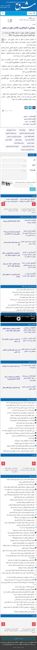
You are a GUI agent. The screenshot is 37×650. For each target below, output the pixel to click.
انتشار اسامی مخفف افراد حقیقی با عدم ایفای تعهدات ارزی (19, 523)
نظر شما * (32, 170)
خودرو (34, 196)
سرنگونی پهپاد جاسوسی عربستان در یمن (24, 594)
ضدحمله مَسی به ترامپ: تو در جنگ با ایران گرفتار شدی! (20, 405)
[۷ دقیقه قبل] (28, 332)
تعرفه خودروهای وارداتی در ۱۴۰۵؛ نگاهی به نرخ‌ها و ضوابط (27, 211)
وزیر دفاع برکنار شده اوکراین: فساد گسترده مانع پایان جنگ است (18, 431)
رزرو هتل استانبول (11, 133)
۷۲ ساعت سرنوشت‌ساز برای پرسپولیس (24, 443)
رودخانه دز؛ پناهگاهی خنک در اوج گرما (24, 441)
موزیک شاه (22, 130)
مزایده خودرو (30, 143)
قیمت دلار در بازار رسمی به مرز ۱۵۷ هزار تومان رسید (21, 305)
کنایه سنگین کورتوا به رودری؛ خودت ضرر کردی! (22, 553)
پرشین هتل (18, 140)
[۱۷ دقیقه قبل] (28, 235)
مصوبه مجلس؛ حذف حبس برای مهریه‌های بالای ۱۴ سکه (11, 265)
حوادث (34, 455)
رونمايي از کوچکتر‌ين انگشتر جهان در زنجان (18, 27)
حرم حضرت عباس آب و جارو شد (11, 366)
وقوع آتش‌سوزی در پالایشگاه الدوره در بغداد (23, 589)
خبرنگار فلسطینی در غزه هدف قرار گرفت (24, 497)
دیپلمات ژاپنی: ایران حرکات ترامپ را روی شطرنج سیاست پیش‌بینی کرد (21, 557)
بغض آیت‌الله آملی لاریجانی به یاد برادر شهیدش (22, 540)
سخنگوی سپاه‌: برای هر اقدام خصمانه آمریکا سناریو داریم (20, 570)
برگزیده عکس (32, 362)
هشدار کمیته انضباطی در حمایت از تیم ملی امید (22, 507)
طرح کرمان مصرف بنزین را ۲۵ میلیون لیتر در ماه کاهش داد (12, 233)
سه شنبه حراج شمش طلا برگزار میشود (24, 597)
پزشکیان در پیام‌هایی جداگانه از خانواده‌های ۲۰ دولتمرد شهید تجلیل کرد (20, 608)
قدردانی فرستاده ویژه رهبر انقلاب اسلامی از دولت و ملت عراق (18, 551)
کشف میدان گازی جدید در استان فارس (24, 600)
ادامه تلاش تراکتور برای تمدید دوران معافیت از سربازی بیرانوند (18, 545)
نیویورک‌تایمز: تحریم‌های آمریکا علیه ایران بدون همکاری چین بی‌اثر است (18, 583)
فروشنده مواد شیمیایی (12, 146)
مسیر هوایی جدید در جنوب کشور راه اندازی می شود (21, 565)
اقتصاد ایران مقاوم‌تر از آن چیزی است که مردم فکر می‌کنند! (19, 580)
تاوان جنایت (31, 438)
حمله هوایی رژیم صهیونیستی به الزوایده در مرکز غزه (21, 560)
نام (34, 160)
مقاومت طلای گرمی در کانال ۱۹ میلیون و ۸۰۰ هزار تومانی (20, 307)
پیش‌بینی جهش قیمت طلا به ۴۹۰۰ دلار (24, 295)
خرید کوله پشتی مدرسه (27, 150)
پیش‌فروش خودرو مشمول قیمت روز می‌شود (11, 210)
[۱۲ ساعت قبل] (27, 622)
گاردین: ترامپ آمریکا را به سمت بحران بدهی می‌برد (21, 535)
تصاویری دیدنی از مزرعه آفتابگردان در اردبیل (23, 436)
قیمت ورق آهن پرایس (28, 146)
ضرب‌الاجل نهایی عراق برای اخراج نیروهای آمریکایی (21, 505)
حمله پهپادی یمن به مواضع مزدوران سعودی (23, 543)
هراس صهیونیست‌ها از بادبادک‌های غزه (24, 520)
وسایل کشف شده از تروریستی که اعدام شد (23, 410)
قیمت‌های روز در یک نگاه (29, 286)
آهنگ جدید (8, 140)
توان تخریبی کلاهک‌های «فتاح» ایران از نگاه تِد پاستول (20, 446)
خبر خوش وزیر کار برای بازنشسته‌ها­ (25, 423)
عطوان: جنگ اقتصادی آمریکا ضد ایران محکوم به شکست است (18, 592)
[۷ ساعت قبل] (28, 278)
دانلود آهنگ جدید (29, 136)
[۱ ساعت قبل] (28, 380)
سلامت (34, 616)
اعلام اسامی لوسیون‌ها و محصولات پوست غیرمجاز (11, 630)
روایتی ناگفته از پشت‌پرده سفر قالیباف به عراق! (22, 415)
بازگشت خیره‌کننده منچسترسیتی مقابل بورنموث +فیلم (20, 492)
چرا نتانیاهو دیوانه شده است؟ (26, 528)
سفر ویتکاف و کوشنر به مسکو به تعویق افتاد (23, 538)
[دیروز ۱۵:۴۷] (28, 353)
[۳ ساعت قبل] (28, 245)
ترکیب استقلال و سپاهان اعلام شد (25, 502)
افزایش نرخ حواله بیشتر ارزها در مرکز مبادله (23, 292)
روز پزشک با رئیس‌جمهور (28, 548)
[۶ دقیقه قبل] (28, 224)
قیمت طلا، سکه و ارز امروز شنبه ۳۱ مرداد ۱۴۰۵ (22, 300)
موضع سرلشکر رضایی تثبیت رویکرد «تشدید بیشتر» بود (20, 515)
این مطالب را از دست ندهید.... (27, 217)
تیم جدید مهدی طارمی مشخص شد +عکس (11, 351)
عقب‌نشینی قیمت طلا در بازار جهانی (25, 310)
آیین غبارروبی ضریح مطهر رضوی (11, 387)
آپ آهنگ (31, 130)
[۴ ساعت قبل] (27, 462)
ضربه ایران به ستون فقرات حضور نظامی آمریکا (22, 448)
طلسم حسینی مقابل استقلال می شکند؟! (24, 612)
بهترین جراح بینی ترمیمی (14, 136)
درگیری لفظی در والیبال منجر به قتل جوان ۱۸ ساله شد (20, 413)
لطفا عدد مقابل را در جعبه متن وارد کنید (25, 182)
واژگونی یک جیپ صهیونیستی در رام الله (24, 518)
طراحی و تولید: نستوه (18, 647)
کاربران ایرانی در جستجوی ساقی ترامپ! (11, 275)
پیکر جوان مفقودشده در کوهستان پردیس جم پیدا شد (27, 469)
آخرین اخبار (32, 476)
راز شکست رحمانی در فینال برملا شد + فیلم (11, 340)
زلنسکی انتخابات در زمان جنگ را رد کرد (24, 587)
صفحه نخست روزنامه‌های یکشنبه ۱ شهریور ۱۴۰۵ (22, 420)
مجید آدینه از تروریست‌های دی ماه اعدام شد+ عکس (21, 408)
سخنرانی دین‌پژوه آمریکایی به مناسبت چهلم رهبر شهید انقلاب (18, 451)
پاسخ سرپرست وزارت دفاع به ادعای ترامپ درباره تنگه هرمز (19, 602)
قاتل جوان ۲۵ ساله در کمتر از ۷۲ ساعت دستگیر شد (21, 428)
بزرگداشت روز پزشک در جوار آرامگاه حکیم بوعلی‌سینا (12, 378)
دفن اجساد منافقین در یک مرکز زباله (25, 426)
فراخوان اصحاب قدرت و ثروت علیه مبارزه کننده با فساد (20, 479)
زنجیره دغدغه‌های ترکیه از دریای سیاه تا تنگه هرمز (21, 512)
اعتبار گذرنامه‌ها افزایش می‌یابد (11, 221)
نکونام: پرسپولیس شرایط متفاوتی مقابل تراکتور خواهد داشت (11, 329)
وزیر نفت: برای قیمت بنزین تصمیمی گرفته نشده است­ (20, 577)
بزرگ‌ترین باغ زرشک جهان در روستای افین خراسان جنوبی (19, 433)
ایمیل (33, 165)
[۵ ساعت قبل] (28, 256)
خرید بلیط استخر (19, 143)
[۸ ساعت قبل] (28, 342)
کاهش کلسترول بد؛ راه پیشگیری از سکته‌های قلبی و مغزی (27, 630)
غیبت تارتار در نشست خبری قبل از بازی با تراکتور (22, 500)
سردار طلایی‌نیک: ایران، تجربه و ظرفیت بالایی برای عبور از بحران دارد (19, 574)
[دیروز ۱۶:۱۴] (27, 202)
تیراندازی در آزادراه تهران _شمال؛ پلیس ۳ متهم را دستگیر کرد (11, 254)
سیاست (30, 13)
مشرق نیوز (21, 5)
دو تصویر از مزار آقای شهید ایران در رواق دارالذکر (22, 418)
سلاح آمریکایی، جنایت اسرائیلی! (26, 568)
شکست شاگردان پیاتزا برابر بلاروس (25, 525)
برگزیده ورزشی (32, 324)
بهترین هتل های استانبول (27, 133)
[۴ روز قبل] (10, 202)
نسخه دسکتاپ (18, 638)
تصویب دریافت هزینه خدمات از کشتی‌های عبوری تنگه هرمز (19, 495)
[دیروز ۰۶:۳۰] (10, 622)
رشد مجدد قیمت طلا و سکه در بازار (11, 243)
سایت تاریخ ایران (11, 130)
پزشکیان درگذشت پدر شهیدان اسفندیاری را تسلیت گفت (20, 563)
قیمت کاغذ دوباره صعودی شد (26, 297)
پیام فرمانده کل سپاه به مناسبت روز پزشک (23, 530)
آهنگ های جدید (29, 140)
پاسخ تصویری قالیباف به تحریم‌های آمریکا (24, 510)
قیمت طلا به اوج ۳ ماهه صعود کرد (25, 302)
